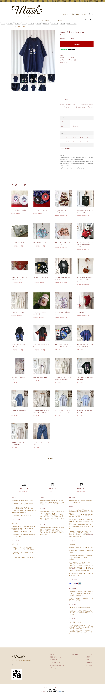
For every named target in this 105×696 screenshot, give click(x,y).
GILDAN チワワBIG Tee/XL (40, 377)
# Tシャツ (3, 23)
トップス (19, 26)
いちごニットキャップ (83, 312)
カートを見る (88, 662)
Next (52, 52)
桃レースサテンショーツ (39, 243)
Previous (14, 52)
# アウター (17, 23)
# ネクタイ (39, 23)
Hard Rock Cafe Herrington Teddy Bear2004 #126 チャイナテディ (85, 244)
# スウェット (10, 23)
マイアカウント (66, 14)
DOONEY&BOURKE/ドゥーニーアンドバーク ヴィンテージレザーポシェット (85, 279)
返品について (63, 55)
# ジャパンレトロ (54, 23)
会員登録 (87, 657)
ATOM (76, 654)
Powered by (44, 691)
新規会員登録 (75, 14)
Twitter (84, 569)
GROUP (60, 20)
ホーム (12, 26)
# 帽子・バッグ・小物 (71, 23)
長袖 (24, 26)
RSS (73, 654)
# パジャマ (63, 23)
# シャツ (24, 23)
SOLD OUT (77, 44)
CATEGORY (45, 20)
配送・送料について (55, 657)
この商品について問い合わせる (68, 60)
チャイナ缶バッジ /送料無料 (40, 210)
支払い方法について (55, 662)
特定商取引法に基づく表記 (67, 57)
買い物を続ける (64, 62)
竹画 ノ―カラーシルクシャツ (19, 312)
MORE (50, 458)
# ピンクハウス (31, 23)
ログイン (84, 14)
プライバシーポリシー (56, 668)
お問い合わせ (75, 569)
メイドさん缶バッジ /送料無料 (19, 210)
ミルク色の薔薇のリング (17, 243)
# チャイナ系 (46, 23)
